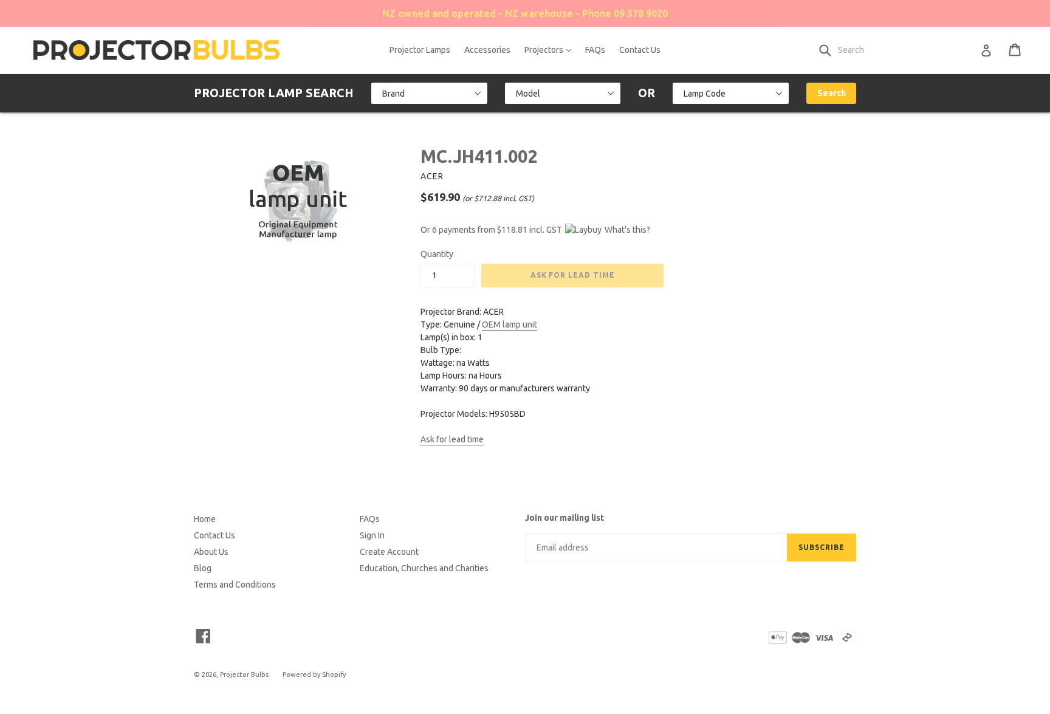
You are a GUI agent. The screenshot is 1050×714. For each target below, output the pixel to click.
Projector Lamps (419, 50)
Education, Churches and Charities (424, 568)
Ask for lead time (452, 439)
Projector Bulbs (244, 674)
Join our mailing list (564, 518)
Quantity (436, 254)
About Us (211, 552)
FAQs (595, 50)
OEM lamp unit (509, 324)
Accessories (487, 50)
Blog (202, 568)
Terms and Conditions (235, 584)
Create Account (389, 552)
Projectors (550, 49)
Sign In (372, 535)
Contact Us (640, 50)
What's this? (627, 230)
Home (205, 519)
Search (831, 93)
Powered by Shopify (314, 674)
